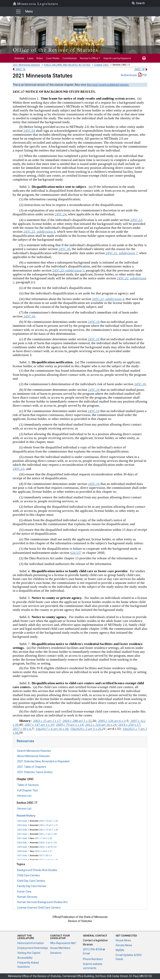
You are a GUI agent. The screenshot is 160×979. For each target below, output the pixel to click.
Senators (55, 952)
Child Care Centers (28, 875)
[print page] (144, 58)
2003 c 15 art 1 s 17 (46, 721)
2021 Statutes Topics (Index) (34, 772)
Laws (30, 58)
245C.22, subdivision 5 (68, 270)
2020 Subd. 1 (23, 842)
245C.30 (64, 249)
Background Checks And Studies (37, 870)
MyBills (120, 950)
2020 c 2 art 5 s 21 (43, 851)
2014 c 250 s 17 (129, 725)
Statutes (19, 58)
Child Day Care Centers (31, 880)
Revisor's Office (89, 58)
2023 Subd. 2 (23, 821)
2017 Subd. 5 (23, 855)
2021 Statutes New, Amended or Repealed (43, 761)
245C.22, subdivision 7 (122, 253)
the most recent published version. (108, 84)
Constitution (69, 58)
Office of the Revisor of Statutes (55, 49)
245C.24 (61, 214)
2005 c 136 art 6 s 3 (111, 721)
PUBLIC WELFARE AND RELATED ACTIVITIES (67, 64)
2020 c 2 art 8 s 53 (48, 847)
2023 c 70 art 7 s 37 (48, 825)
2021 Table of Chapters (31, 766)
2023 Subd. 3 (23, 825)
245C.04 (29, 131)
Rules (39, 58)
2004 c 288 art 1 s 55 (77, 721)
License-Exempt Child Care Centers (38, 907)
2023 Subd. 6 (23, 829)
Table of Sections (28, 785)
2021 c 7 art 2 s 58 (48, 834)
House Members (60, 948)
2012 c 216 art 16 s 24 (100, 725)
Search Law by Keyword (117, 58)
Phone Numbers (93, 959)
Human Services (27, 896)
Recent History (26, 815)
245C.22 (136, 220)
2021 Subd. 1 (23, 834)
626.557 (76, 553)
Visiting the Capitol (28, 952)
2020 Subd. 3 (23, 847)
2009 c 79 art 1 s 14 (69, 725)
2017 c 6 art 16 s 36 (48, 860)
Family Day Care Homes (31, 886)
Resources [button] (25, 741)
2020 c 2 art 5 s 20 (48, 842)
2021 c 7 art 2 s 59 (43, 838)
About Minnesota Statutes (33, 756)
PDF (144, 75)
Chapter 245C (101, 64)
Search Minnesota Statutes (34, 750)
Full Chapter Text (27, 790)
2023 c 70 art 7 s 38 (48, 829)
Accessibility (25, 957)
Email (86, 953)
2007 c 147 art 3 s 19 (39, 725)
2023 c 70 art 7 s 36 (48, 821)
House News (123, 940)
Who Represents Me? (63, 943)
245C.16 (20, 69)
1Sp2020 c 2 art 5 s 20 (85, 729)
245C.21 (18, 469)
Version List (24, 795)
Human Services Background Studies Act (42, 902)
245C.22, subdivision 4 (39, 231)
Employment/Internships (32, 948)
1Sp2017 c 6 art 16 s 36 (52, 729)
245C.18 (139, 69)
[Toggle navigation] (18, 11)
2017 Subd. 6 (23, 860)
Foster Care (24, 891)
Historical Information (30, 943)
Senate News (124, 945)
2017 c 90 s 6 (45, 855)
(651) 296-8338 (92, 949)
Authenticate (129, 75)
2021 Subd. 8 (23, 838)
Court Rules (52, 58)
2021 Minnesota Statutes (26, 64)
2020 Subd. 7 (23, 851)
